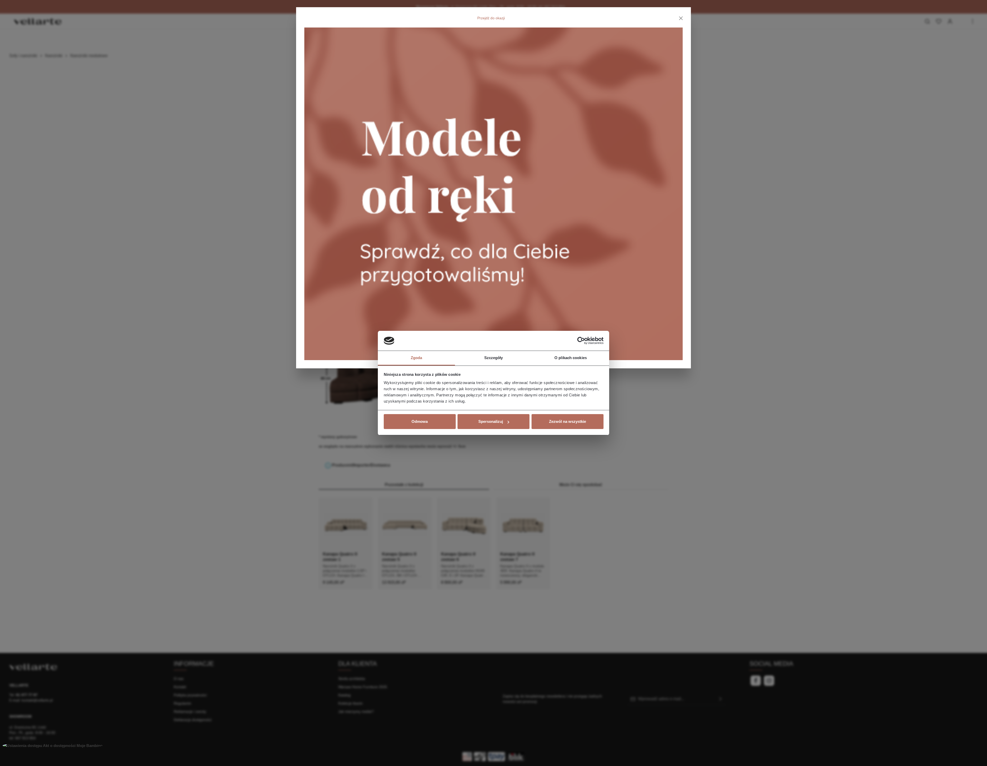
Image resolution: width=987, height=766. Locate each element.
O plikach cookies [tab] (570, 357)
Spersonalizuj (490, 421)
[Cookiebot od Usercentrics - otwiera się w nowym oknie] (581, 341)
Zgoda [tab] (416, 357)
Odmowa (420, 421)
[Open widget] (53, 746)
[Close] (681, 18)
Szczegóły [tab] (493, 357)
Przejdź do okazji (491, 18)
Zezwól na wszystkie (567, 421)
